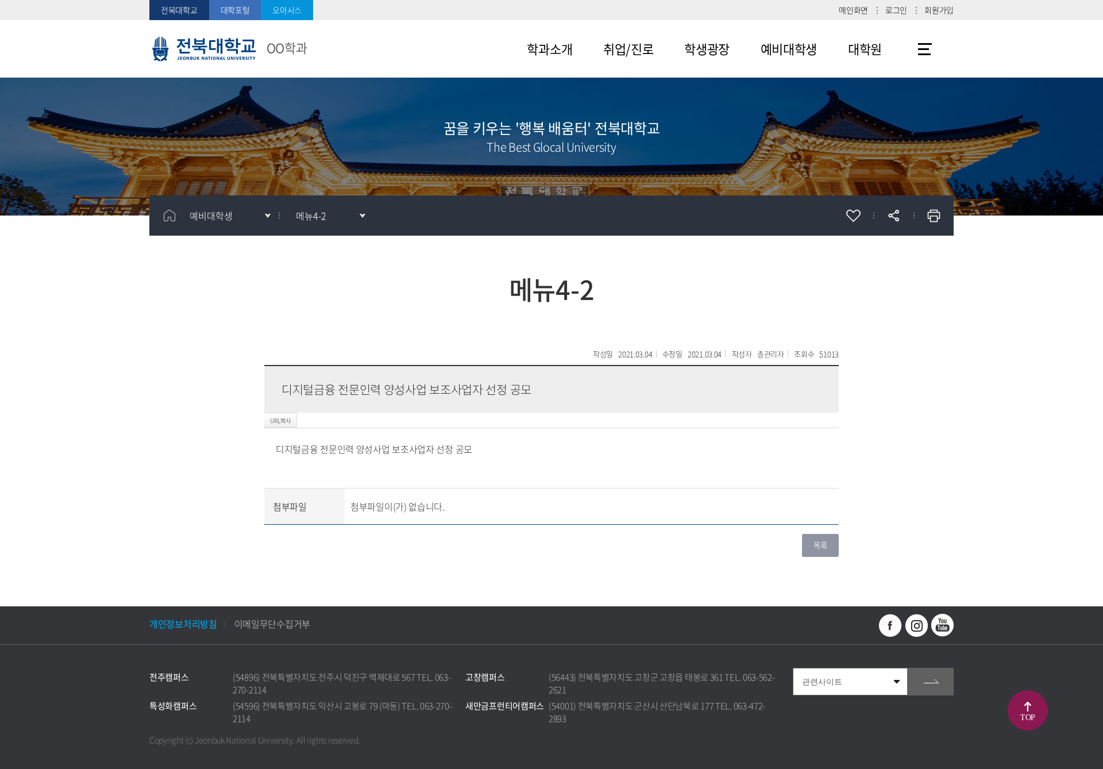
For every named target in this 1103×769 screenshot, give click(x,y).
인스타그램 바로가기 (916, 625)
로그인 (896, 10)
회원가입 (939, 10)
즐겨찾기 (853, 215)
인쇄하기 (933, 215)
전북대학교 (179, 10)
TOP (1027, 717)
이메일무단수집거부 (272, 623)
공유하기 (893, 215)
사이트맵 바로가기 (925, 49)
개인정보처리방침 (183, 623)
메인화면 (853, 10)
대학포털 (235, 10)
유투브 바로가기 (942, 625)
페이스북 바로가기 (890, 625)
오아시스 (287, 10)
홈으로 (169, 215)
